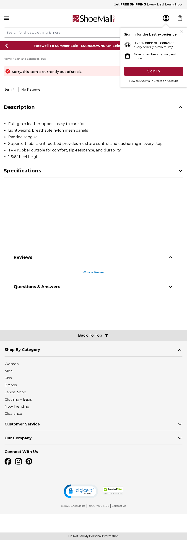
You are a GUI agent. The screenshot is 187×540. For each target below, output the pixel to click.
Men (9, 371)
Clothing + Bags (18, 399)
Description (19, 107)
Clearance (13, 413)
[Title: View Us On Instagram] (18, 461)
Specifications (22, 171)
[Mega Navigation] (6, 18)
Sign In (153, 71)
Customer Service (22, 424)
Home (8, 58)
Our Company (18, 438)
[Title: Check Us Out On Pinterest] (29, 461)
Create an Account (165, 80)
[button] (81, 491)
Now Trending (17, 406)
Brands (11, 385)
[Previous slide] (7, 45)
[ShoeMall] (93, 18)
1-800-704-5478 (98, 505)
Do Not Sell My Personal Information (93, 536)
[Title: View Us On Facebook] (8, 461)
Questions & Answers (37, 286)
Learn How (173, 4)
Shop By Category (22, 350)
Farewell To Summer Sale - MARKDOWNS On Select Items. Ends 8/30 (93, 46)
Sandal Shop (15, 392)
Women (12, 364)
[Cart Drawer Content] (180, 18)
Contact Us (119, 505)
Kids (8, 378)
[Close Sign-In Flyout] (181, 31)
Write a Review (93, 272)
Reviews (23, 257)
